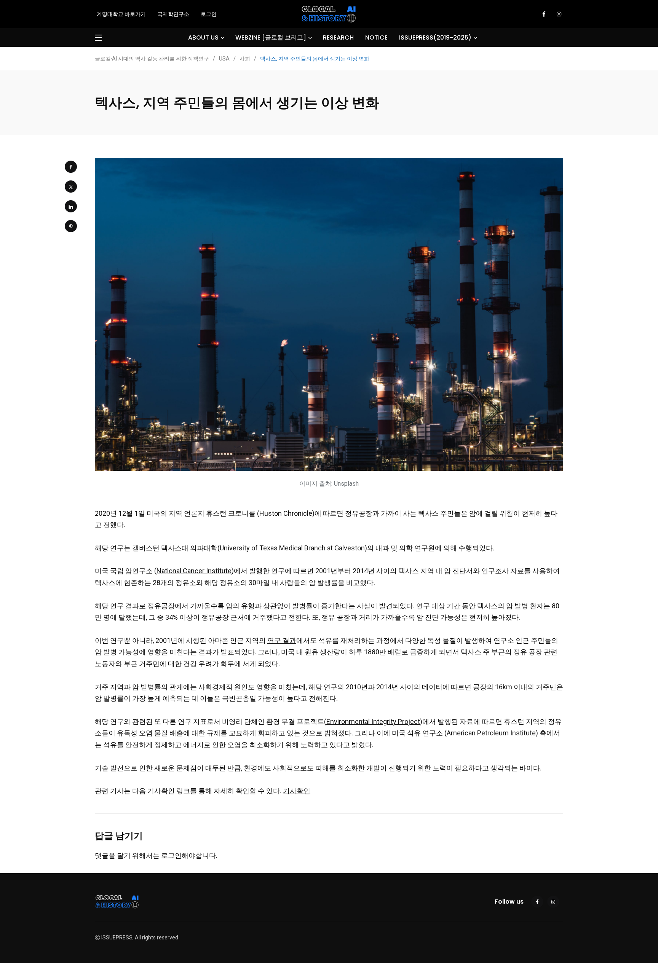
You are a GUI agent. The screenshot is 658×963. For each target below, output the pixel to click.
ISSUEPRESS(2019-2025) (435, 37)
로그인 (209, 14)
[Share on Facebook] (71, 167)
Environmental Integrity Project (373, 721)
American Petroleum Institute (491, 733)
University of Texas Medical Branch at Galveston (292, 548)
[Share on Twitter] (71, 186)
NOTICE (376, 37)
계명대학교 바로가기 (121, 14)
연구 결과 (281, 640)
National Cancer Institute (194, 571)
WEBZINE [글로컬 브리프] (270, 37)
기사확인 (296, 791)
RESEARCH (338, 37)
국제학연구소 (173, 14)
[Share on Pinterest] (71, 226)
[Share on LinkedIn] (71, 206)
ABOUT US (203, 37)
